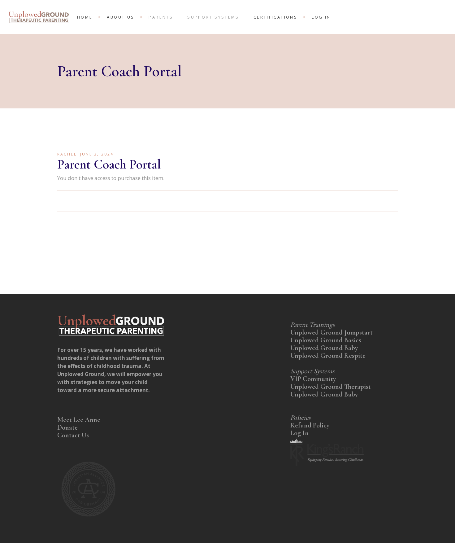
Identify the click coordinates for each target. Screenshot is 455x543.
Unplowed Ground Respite (328, 356)
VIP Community (313, 379)
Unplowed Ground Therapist (330, 387)
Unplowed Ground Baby (324, 348)
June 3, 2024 (97, 154)
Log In (299, 433)
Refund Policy (309, 425)
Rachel (67, 154)
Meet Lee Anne (78, 420)
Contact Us (73, 435)
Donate (68, 427)
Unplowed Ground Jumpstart (331, 332)
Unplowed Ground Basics (325, 340)
